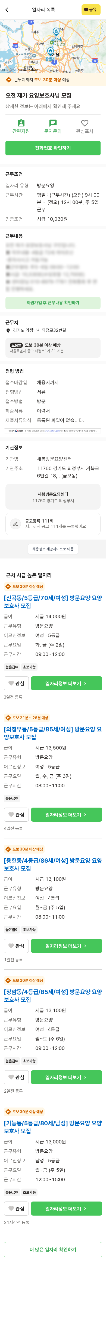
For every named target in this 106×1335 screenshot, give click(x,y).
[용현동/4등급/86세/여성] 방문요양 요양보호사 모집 (53, 864)
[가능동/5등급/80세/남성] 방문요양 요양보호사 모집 (53, 1127)
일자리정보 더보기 (63, 683)
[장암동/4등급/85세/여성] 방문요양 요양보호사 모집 (53, 995)
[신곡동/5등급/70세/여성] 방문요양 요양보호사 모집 (53, 601)
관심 (19, 683)
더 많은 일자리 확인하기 (53, 1249)
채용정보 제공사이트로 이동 (53, 549)
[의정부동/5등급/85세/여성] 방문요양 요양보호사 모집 (53, 733)
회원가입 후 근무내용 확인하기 (53, 302)
